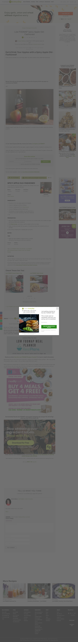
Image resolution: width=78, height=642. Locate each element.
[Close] (57, 308)
